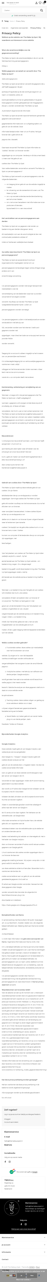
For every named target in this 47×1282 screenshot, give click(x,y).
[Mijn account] (36, 3)
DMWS (31, 1267)
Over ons (5, 28)
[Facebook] (5, 1162)
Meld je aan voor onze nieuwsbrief (23, 1229)
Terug (6, 21)
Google (34, 1172)
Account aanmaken (11, 1122)
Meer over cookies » (23, 1280)
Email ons (8, 1145)
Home (12, 21)
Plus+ (38, 1267)
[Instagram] (10, 1162)
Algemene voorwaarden (19, 28)
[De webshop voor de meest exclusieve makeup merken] (13, 3)
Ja (21, 1275)
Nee (32, 1275)
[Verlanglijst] (40, 3)
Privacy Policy (35, 28)
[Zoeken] (41, 10)
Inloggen (7, 1119)
